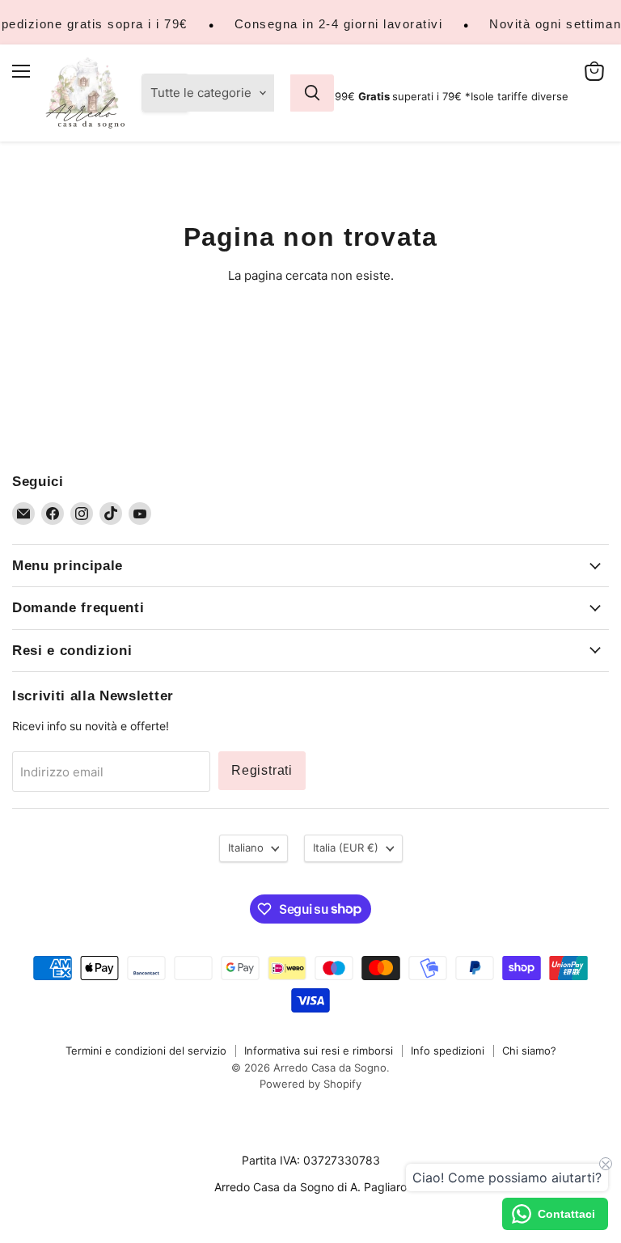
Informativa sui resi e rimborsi (318, 1050)
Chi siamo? (529, 1050)
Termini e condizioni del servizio (145, 1050)
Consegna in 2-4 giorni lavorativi (338, 24)
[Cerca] (312, 93)
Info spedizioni (447, 1050)
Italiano (246, 847)
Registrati (262, 770)
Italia (345, 847)
